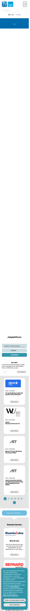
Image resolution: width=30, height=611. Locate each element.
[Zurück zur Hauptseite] (7, 4)
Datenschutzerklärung (10, 596)
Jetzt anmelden (21, 372)
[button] (25, 4)
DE (20, 15)
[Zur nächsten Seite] (14, 502)
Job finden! (14, 355)
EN (17, 15)
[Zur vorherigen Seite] (5, 498)
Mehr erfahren (14, 554)
